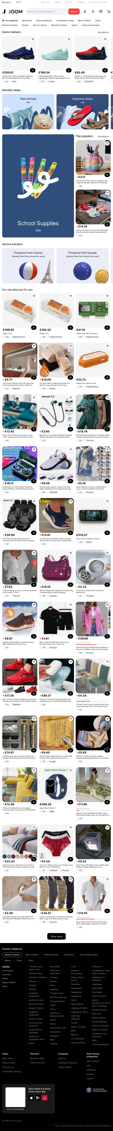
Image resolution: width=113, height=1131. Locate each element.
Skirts (52, 985)
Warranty (68, 2)
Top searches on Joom (97, 2)
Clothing (6, 966)
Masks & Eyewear (100, 1029)
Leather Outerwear (100, 1025)
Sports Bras (97, 988)
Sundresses (76, 988)
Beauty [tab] (8, 960)
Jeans (52, 1005)
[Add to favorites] (33, 39)
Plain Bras (75, 984)
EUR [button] (18, 2)
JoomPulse (91, 1070)
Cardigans (54, 1036)
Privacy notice (8, 1063)
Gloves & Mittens (99, 1021)
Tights (74, 1000)
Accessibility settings (11, 1071)
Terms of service (37, 1063)
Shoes (98, 20)
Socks (31, 1043)
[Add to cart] (33, 70)
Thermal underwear (100, 1044)
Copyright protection (67, 1063)
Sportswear (55, 966)
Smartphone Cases (65, 20)
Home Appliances (44, 20)
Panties (74, 1023)
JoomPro (90, 1074)
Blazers (74, 1034)
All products (103, 32)
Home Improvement (91, 25)
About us (62, 1058)
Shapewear (97, 984)
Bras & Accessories (58, 997)
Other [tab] (30, 960)
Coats (73, 966)
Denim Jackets (98, 1018)
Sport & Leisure (40, 25)
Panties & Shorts (99, 1010)
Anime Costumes (78, 1027)
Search (74, 11)
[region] (56, 59)
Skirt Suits (96, 1014)
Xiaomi (74, 25)
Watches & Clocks (59, 25)
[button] (31, 1097)
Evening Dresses (57, 1001)
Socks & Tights (35, 1019)
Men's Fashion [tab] (32, 954)
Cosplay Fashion (36, 1008)
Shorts (53, 1020)
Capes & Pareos (99, 996)
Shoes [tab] (19, 960)
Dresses (32, 981)
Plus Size (6, 974)
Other (4, 986)
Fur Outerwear (77, 1038)
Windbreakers (77, 1004)
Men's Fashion (84, 20)
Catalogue (81, 2)
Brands (25, 25)
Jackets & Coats (36, 1000)
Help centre (45, 2)
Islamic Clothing (78, 1042)
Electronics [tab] (69, 954)
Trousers (33, 985)
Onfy (88, 1065)
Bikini (52, 1040)
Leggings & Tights (79, 1008)
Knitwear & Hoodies (37, 977)
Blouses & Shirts (36, 1004)
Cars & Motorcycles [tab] (88, 954)
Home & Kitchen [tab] (51, 954)
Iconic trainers (11, 32)
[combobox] (46, 11)
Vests (94, 1040)
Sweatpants (76, 992)
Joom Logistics (93, 1061)
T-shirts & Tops (35, 973)
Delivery (57, 2)
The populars (84, 136)
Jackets (53, 981)
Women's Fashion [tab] (12, 954)
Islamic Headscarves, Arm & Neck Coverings (101, 1003)
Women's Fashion (10, 25)
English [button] (7, 2)
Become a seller (37, 1058)
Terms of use (8, 1067)
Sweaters (54, 989)
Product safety (65, 1067)
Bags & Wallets (8, 982)
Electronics (27, 20)
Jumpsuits (96, 966)
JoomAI (89, 1079)
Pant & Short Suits (58, 1028)
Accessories (7, 970)
